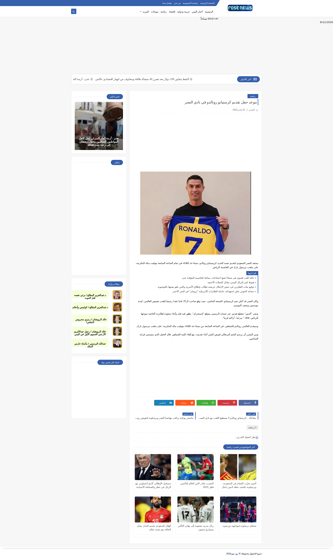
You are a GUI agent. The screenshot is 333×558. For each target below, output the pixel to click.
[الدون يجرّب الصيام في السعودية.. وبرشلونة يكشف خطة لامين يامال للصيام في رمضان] (238, 467)
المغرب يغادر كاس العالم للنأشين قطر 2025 (197, 485)
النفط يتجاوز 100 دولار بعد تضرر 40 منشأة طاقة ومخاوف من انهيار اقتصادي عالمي (154, 79)
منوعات (155, 11)
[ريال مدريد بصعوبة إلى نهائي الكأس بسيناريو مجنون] (195, 509)
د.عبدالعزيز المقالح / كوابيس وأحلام (90, 307)
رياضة (164, 11)
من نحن (177, 3)
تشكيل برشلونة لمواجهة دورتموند (239, 525)
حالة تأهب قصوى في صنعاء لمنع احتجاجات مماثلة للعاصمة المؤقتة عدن (218, 277)
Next (259, 319)
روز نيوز (234, 553)
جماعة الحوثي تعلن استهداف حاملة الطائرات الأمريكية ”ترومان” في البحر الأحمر (213, 291)
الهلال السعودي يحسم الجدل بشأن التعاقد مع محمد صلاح (154, 527)
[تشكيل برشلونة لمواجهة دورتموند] (238, 509)
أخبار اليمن (197, 11)
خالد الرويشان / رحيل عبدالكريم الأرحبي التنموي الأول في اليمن (90, 332)
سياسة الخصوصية (190, 3)
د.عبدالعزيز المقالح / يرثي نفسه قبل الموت (90, 296)
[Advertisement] (166, 47)
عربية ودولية (183, 11)
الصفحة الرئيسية (207, 3)
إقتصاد (172, 11)
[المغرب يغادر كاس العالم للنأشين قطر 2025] (195, 467)
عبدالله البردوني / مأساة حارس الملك (90, 344)
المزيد (146, 11)
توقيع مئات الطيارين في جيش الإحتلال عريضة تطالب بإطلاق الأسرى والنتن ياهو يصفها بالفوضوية (206, 286)
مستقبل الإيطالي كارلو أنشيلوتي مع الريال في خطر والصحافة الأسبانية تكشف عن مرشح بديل (153, 485)
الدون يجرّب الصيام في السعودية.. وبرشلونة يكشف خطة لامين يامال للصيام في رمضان (239, 485)
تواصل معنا (167, 3)
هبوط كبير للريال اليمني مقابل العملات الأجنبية (231, 282)
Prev (73, 319)
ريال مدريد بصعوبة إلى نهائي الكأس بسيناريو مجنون (196, 527)
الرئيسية (209, 11)
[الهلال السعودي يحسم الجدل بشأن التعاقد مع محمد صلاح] (153, 509)
